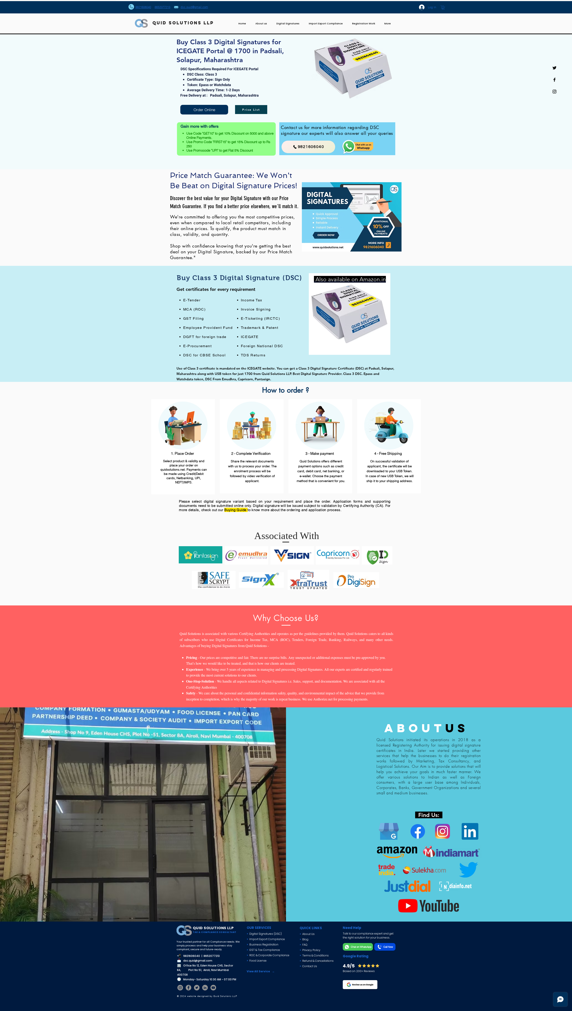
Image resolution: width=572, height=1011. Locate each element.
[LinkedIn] (205, 987)
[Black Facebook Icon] (554, 79)
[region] (349, 314)
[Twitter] (197, 987)
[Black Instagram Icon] (554, 91)
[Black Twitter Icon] (554, 67)
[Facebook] (188, 987)
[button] (443, 7)
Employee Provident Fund (208, 328)
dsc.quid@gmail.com (197, 960)
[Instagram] (180, 987)
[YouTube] (213, 987)
